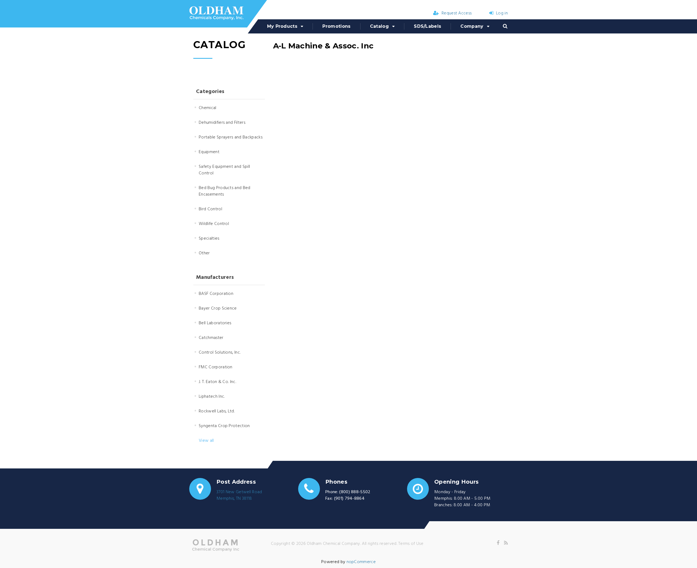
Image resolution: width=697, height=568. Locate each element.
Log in (502, 13)
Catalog (379, 26)
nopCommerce (361, 562)
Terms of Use (410, 543)
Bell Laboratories (215, 323)
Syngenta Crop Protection (224, 426)
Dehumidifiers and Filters (222, 122)
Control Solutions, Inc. (219, 352)
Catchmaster (211, 337)
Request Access (457, 13)
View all (206, 440)
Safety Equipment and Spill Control (224, 170)
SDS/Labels (427, 26)
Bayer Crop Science (218, 308)
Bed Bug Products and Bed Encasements (224, 191)
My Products (282, 26)
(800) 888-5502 (354, 492)
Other (204, 253)
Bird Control (210, 209)
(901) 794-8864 (349, 498)
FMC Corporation (216, 367)
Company (471, 26)
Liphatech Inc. (212, 396)
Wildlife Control (214, 223)
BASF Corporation (216, 293)
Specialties (209, 238)
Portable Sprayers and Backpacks (230, 137)
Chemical (207, 108)
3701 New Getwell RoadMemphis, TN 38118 (239, 495)
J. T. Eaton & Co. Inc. (217, 381)
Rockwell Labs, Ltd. (217, 411)
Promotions (336, 26)
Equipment (209, 152)
